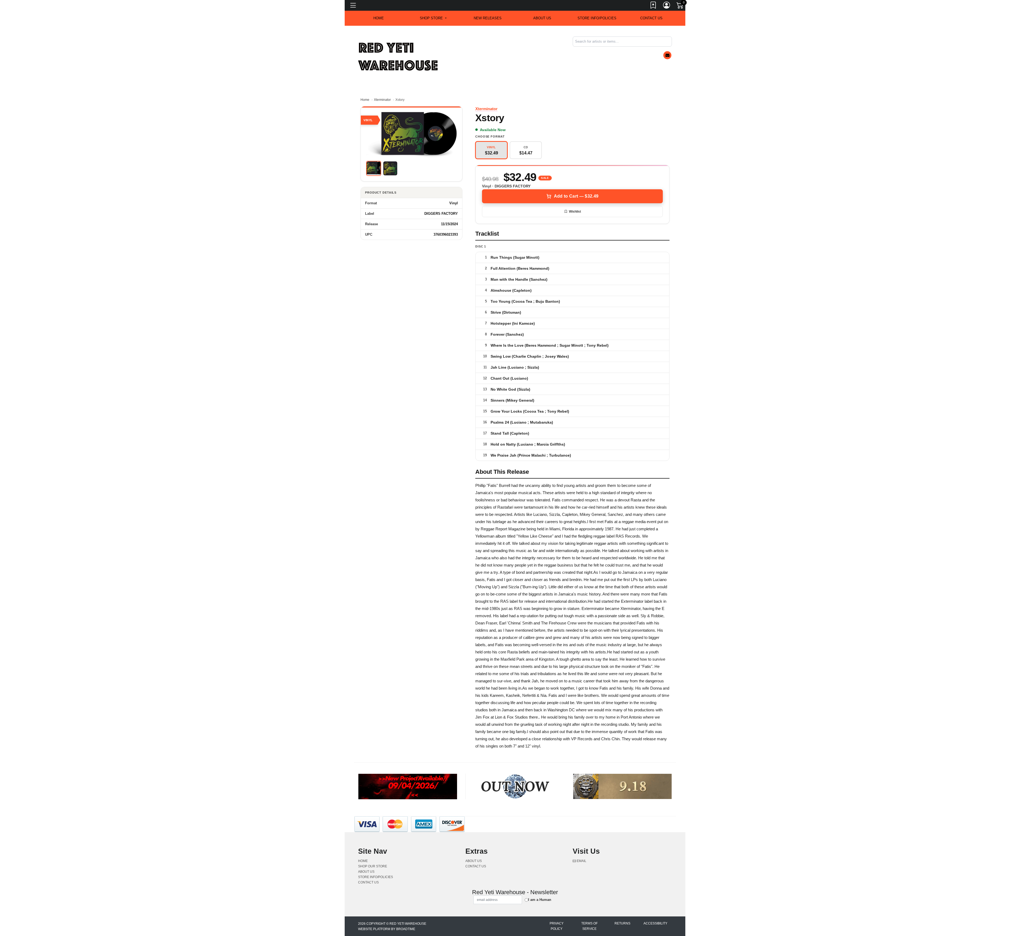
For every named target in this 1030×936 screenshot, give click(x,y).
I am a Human (539, 900)
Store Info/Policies (596, 18)
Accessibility (655, 923)
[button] (433, 18)
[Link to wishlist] (653, 6)
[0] (680, 6)
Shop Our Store (372, 866)
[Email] (667, 55)
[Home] (398, 56)
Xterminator (382, 100)
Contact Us (651, 18)
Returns (622, 923)
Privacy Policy (557, 926)
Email (581, 861)
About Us (542, 18)
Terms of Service (589, 926)
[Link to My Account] (667, 6)
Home (364, 100)
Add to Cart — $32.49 (576, 196)
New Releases (488, 18)
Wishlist (575, 211)
